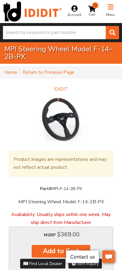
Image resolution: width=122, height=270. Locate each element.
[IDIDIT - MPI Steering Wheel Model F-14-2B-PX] (61, 119)
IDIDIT (61, 89)
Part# (46, 189)
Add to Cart (61, 251)
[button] (61, 32)
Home (10, 72)
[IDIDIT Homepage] (33, 11)
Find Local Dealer (45, 263)
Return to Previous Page (48, 72)
